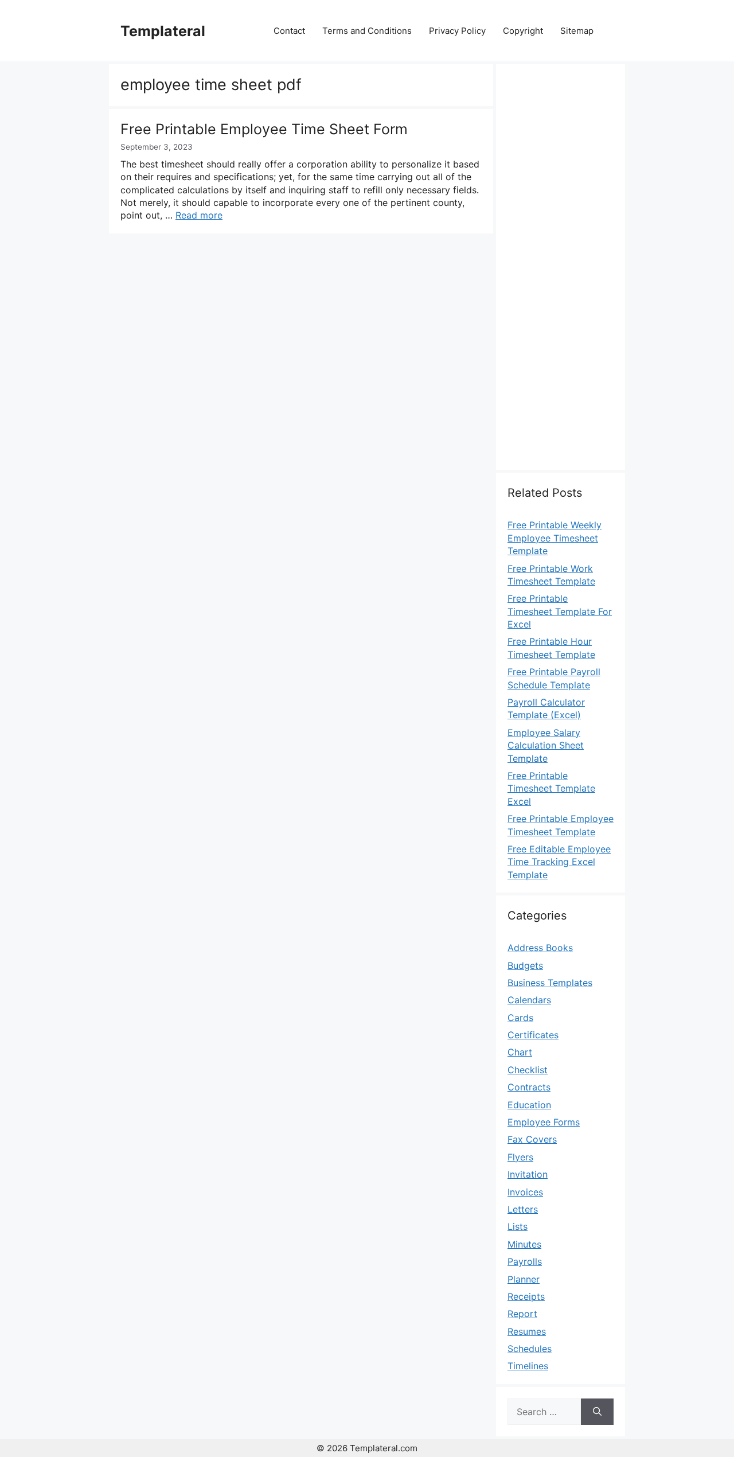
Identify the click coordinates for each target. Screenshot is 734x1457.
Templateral (162, 31)
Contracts (528, 1087)
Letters (522, 1209)
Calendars (529, 1000)
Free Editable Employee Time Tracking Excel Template (559, 862)
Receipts (526, 1296)
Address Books (540, 947)
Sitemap (577, 30)
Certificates (533, 1035)
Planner (523, 1279)
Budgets (525, 965)
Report (522, 1313)
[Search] (597, 1411)
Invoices (525, 1192)
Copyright (523, 30)
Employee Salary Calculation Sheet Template (545, 745)
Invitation (527, 1174)
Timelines (527, 1366)
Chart (519, 1052)
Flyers (520, 1157)
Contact (289, 30)
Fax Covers (532, 1139)
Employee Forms (543, 1122)
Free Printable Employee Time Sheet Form (264, 129)
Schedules (529, 1348)
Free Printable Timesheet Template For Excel (559, 611)
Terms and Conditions (367, 30)
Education (529, 1105)
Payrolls (524, 1261)
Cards (520, 1017)
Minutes (524, 1244)
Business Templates (549, 982)
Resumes (526, 1331)
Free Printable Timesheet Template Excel (551, 788)
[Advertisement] (560, 274)
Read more (198, 215)
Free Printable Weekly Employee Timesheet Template (554, 537)
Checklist (527, 1070)
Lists (517, 1226)
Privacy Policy (457, 30)
